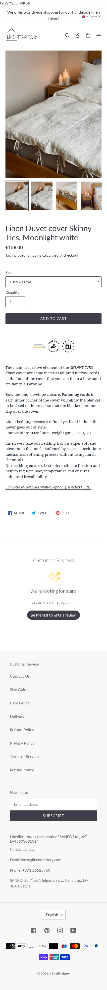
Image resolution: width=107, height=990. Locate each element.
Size (8, 272)
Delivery (17, 716)
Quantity (12, 292)
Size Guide (19, 689)
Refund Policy (22, 729)
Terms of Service (24, 756)
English (52, 914)
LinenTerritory (60, 974)
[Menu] (98, 34)
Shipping (34, 255)
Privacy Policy (22, 743)
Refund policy (22, 769)
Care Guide (20, 702)
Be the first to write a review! (53, 615)
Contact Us (20, 676)
